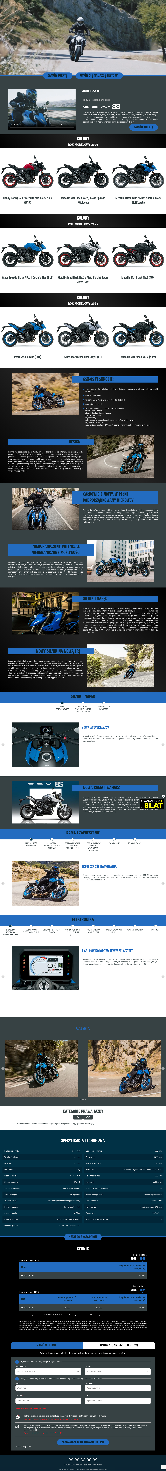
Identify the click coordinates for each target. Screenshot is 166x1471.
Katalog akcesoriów (83, 1237)
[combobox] (48, 1371)
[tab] (80, 1099)
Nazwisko (89, 1383)
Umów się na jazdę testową (99, 75)
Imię (17, 1383)
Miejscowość (21, 1366)
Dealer (88, 1366)
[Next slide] (163, 744)
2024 (134, 1290)
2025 (134, 1258)
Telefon (19, 1396)
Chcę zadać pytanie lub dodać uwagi (30, 1409)
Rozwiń (74, 1419)
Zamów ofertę (58, 75)
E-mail (88, 1396)
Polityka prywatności (93, 1465)
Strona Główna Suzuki (73, 1465)
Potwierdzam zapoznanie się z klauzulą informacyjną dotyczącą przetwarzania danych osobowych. (65, 1416)
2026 (142, 1258)
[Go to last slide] (3, 744)
